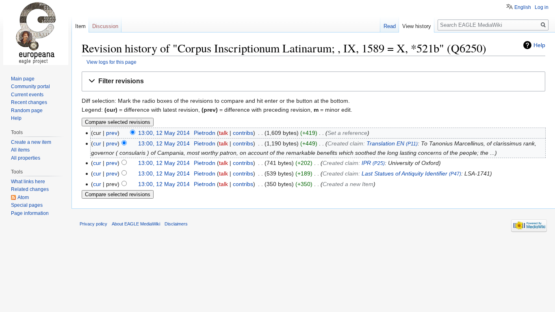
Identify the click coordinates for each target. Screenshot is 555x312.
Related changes (30, 189)
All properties (25, 158)
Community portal (30, 86)
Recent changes (29, 102)
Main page (23, 79)
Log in (541, 7)
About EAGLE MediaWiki (136, 223)
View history (416, 26)
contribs (243, 133)
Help (539, 45)
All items (20, 150)
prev (111, 133)
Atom (23, 197)
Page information (30, 213)
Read (390, 26)
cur (97, 143)
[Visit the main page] (35, 32)
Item (80, 26)
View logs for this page (112, 62)
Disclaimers (176, 223)
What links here (28, 181)
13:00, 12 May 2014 (164, 133)
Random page (27, 110)
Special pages (27, 205)
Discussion (105, 26)
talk (223, 133)
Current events (27, 95)
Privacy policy (93, 223)
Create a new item (31, 142)
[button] (313, 81)
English (522, 7)
